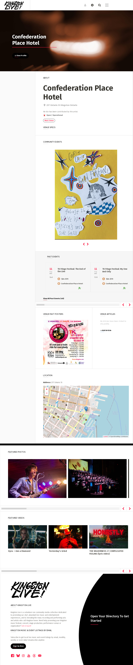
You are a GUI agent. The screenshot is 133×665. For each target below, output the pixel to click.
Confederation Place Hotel (72, 284)
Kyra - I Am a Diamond (19, 551)
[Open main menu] (105, 5)
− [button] (47, 393)
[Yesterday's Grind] (68, 537)
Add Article (106, 330)
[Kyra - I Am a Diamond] (27, 537)
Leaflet (105, 436)
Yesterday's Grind (58, 551)
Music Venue (49, 120)
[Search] (98, 5)
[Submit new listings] (91, 5)
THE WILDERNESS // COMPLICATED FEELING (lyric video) (106, 552)
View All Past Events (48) (53, 299)
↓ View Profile (20, 56)
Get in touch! (26, 626)
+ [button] (47, 389)
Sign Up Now (18, 646)
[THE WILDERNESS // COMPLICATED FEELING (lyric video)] (108, 537)
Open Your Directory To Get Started (110, 618)
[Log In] (83, 5)
